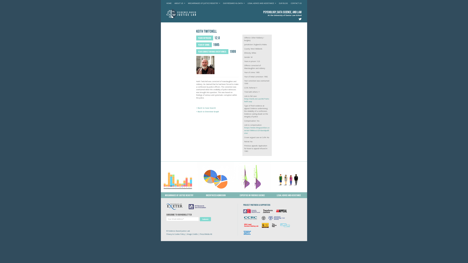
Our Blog (283, 3)
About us (179, 3)
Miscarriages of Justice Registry (203, 3)
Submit (205, 219)
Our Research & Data (233, 3)
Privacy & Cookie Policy (175, 234)
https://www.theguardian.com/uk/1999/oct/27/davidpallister (256, 130)
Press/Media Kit (206, 234)
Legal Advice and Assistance (261, 3)
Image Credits (192, 234)
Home (168, 3)
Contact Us (296, 3)
